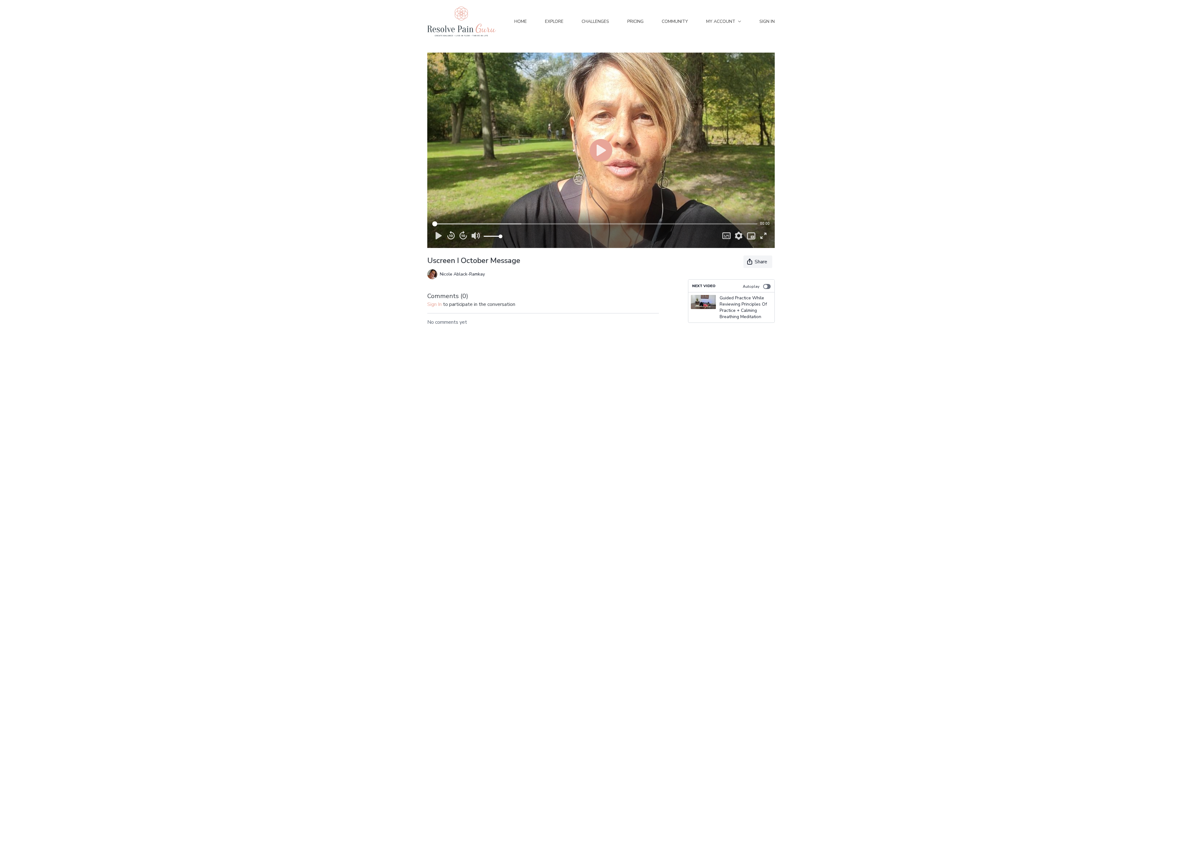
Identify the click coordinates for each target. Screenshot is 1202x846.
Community (675, 21)
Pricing (635, 21)
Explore (554, 21)
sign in (434, 304)
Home (520, 21)
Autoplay (751, 286)
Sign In (767, 21)
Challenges (595, 21)
